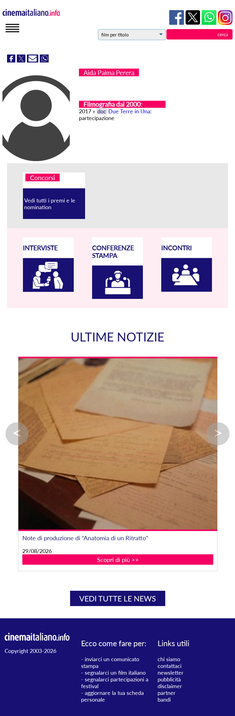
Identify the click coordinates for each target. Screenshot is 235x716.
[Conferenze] (117, 296)
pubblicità (169, 679)
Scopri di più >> (129, 567)
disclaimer (170, 686)
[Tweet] (22, 60)
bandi (164, 699)
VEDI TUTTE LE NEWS (117, 598)
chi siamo (169, 659)
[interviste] (48, 289)
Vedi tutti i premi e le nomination (49, 203)
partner (167, 692)
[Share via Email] (33, 60)
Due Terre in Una (129, 111)
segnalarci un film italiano (115, 672)
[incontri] (186, 289)
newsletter (171, 672)
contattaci (169, 665)
